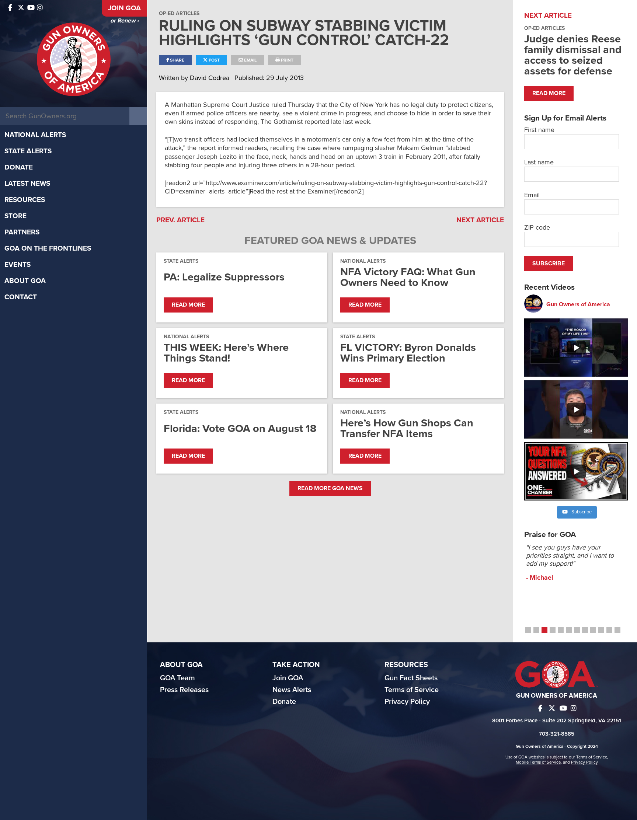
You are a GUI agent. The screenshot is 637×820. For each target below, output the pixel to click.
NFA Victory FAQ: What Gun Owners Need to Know (408, 277)
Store (15, 216)
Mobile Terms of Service (538, 762)
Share (176, 60)
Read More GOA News (330, 488)
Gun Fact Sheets (411, 678)
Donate (18, 167)
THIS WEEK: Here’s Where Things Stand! (226, 352)
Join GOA (124, 8)
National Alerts (35, 135)
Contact (20, 297)
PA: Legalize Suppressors (224, 277)
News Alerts (291, 689)
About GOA (25, 281)
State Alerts (28, 151)
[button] (528, 630)
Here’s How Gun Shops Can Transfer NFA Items (406, 428)
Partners (21, 232)
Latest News (27, 183)
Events (17, 265)
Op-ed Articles (179, 13)
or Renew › (124, 21)
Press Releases (184, 689)
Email (250, 60)
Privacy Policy (407, 701)
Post (214, 60)
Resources (24, 200)
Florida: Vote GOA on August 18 (240, 428)
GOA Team (177, 678)
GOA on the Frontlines (47, 248)
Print (286, 60)
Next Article (480, 220)
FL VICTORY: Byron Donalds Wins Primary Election (408, 352)
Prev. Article (180, 220)
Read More (188, 304)
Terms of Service (411, 689)
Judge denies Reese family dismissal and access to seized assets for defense (573, 54)
